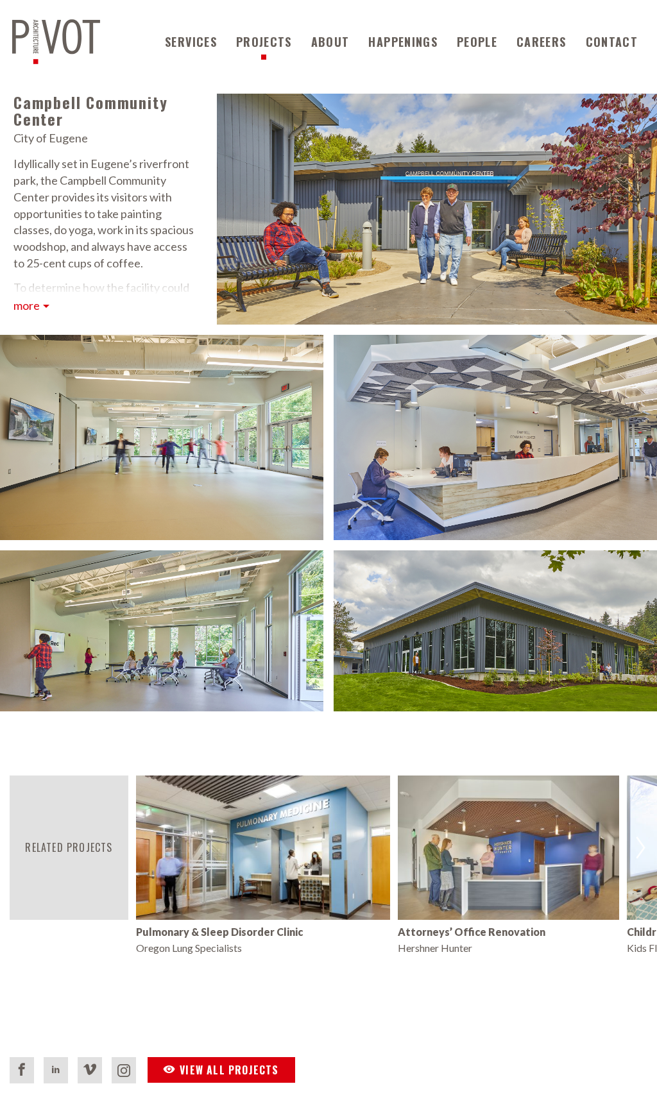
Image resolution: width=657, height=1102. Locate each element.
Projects (264, 41)
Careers (541, 41)
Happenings (403, 41)
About (330, 41)
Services (191, 41)
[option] (263, 865)
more (26, 305)
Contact (612, 41)
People (477, 41)
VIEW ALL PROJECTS (229, 1070)
